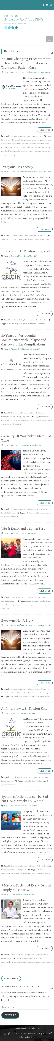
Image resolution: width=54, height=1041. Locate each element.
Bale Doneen (5, 140)
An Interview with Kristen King (24, 709)
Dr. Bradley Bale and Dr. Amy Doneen (37, 72)
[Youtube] (51, 5)
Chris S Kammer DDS (31, 533)
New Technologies (17, 320)
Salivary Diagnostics (22, 417)
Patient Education (40, 320)
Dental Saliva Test (17, 597)
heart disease (20, 147)
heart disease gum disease (41, 874)
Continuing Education (35, 136)
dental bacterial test (24, 874)
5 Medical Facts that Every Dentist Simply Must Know (26, 887)
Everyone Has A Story (17, 620)
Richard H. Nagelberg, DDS (33, 445)
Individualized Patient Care (35, 147)
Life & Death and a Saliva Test (23, 529)
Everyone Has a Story (17, 167)
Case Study (31, 413)
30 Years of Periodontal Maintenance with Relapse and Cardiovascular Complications (23, 340)
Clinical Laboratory (17, 777)
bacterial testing (12, 324)
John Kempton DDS (30, 806)
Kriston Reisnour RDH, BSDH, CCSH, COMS (36, 172)
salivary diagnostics (13, 155)
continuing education (29, 144)
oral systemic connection (24, 151)
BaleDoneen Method (17, 140)
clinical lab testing (7, 605)
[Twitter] (47, 5)
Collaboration (16, 144)
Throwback (42, 236)
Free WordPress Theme (24, 1029)
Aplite (36, 1029)
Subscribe (10, 1015)
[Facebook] (43, 5)
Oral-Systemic (32, 236)
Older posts (12, 978)
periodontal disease (40, 151)
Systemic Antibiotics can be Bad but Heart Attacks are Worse (24, 799)
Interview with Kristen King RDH (25, 251)
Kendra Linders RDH (32, 349)
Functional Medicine (8, 147)
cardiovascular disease (32, 140)
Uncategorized (21, 870)
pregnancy (42, 962)
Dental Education (43, 144)
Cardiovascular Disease (19, 136)
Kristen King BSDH (30, 256)
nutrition (20, 962)
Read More (44, 130)
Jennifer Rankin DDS (28, 895)
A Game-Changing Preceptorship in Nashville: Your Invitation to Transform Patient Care (25, 63)
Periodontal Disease (8, 417)
